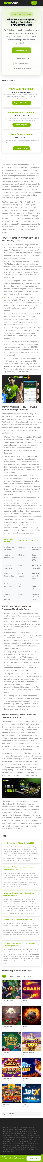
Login (34, 3)
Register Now (21, 50)
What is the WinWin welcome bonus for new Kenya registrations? (18, 868)
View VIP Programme (21, 124)
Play (11, 987)
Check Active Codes (21, 148)
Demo (11, 991)
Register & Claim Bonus (21, 103)
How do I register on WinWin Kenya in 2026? (19, 843)
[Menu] (39, 2)
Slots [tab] (18, 976)
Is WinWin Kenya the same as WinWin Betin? (19, 919)
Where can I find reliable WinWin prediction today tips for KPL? (18, 894)
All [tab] (4, 976)
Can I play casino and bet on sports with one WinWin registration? (19, 945)
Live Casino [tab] (27, 976)
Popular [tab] (11, 976)
